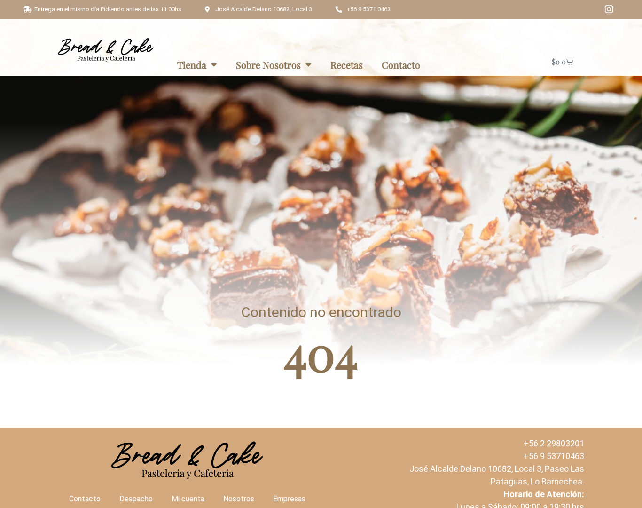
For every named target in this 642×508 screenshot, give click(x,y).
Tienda (191, 64)
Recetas (346, 64)
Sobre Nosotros (268, 64)
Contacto (401, 64)
